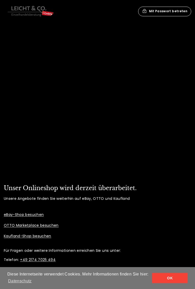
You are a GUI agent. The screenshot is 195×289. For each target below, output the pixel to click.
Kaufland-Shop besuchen (27, 236)
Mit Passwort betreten (168, 11)
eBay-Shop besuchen (24, 214)
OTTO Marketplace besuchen (31, 225)
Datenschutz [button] (20, 281)
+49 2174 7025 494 (38, 259)
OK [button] (170, 278)
